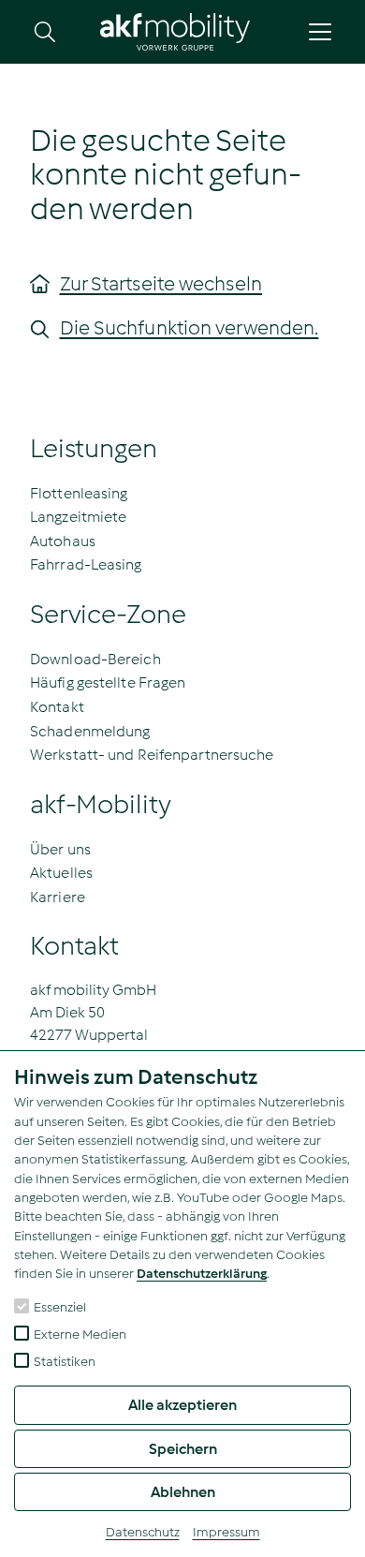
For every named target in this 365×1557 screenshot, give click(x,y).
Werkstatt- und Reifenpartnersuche (151, 755)
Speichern (183, 1449)
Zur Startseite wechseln (161, 284)
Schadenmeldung (90, 731)
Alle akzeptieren (182, 1405)
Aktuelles (61, 873)
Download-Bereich (95, 659)
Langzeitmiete (78, 517)
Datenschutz (143, 1532)
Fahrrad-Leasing (86, 564)
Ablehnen (183, 1492)
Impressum (226, 1532)
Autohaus (62, 541)
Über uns (60, 849)
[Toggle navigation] (320, 31)
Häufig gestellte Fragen (107, 682)
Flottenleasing (78, 493)
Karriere (57, 897)
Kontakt (57, 707)
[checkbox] (21, 1305)
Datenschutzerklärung (202, 1274)
